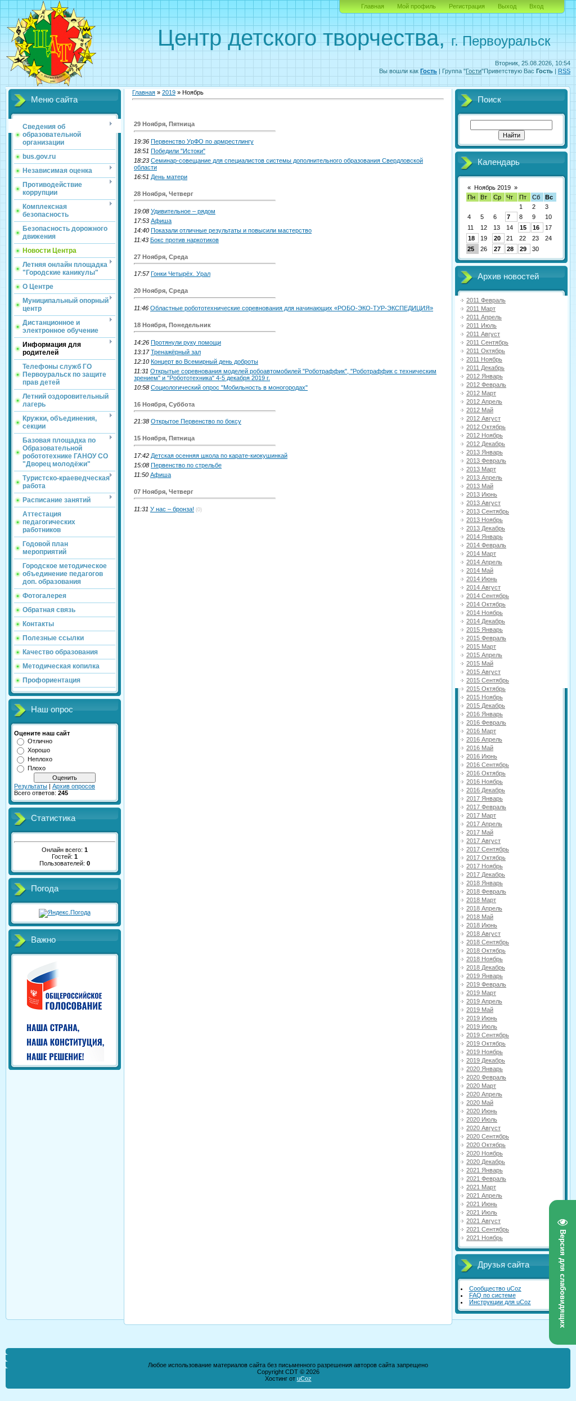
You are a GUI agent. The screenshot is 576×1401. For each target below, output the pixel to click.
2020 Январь (484, 1068)
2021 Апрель (484, 1195)
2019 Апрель (484, 1001)
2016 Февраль (486, 722)
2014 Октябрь (486, 604)
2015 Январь (484, 629)
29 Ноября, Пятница (164, 124)
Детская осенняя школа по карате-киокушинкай (219, 455)
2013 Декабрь (485, 528)
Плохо (37, 768)
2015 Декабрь (485, 705)
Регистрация (467, 6)
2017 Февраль (486, 807)
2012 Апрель (484, 401)
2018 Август (483, 933)
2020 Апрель (484, 1094)
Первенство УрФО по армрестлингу (202, 141)
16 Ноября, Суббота (164, 404)
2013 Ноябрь (484, 519)
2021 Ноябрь (484, 1237)
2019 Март (481, 992)
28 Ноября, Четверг (164, 193)
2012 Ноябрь (484, 435)
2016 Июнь (481, 756)
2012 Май (479, 410)
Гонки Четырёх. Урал (180, 273)
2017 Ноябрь (484, 866)
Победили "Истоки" (178, 151)
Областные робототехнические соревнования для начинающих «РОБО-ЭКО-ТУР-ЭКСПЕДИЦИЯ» (291, 308)
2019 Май (479, 1009)
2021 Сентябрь (487, 1229)
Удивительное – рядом (183, 211)
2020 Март (481, 1085)
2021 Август (483, 1220)
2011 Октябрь (485, 350)
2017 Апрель (484, 823)
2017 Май (479, 832)
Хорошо (39, 750)
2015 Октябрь (486, 688)
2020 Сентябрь (487, 1136)
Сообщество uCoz (495, 1288)
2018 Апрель (484, 908)
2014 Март (481, 553)
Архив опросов (73, 786)
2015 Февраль (486, 638)
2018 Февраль (486, 891)
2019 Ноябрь (484, 1051)
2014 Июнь (481, 578)
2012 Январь (484, 376)
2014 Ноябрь (484, 612)
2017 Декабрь (485, 874)
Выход (507, 6)
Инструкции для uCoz (500, 1302)
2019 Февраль (486, 984)
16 (536, 227)
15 (523, 227)
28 (510, 249)
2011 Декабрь (485, 367)
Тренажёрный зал (176, 352)
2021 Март (481, 1187)
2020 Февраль (486, 1077)
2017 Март (481, 815)
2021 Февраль (486, 1178)
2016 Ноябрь (484, 781)
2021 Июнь (481, 1204)
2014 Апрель (484, 562)
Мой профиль (416, 6)
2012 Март (481, 393)
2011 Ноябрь (484, 359)
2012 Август (483, 418)
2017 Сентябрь (487, 849)
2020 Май (479, 1102)
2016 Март (481, 731)
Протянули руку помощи (186, 342)
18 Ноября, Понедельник (172, 325)
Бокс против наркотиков (184, 240)
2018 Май (479, 916)
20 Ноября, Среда (161, 290)
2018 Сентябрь (487, 942)
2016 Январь (484, 714)
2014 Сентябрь (487, 595)
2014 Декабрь (485, 621)
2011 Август (483, 334)
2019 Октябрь (486, 1043)
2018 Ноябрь (484, 959)
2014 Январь (484, 536)
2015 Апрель (484, 655)
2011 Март (481, 308)
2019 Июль (481, 1026)
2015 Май (479, 663)
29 (523, 249)
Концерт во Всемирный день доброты (204, 361)
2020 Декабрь (485, 1161)
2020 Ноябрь (484, 1153)
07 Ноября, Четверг (164, 491)
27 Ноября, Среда (161, 256)
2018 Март (481, 899)
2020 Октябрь (486, 1144)
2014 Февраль (486, 545)
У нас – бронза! (172, 509)
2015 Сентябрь (487, 680)
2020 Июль (481, 1119)
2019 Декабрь (485, 1060)
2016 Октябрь (486, 773)
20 (497, 238)
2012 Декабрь (485, 443)
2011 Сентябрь (487, 342)
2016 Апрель (484, 739)
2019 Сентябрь (487, 1035)
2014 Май (479, 570)
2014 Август (483, 587)
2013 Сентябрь (487, 511)
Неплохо (40, 759)
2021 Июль (481, 1212)
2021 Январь (484, 1170)
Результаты (30, 786)
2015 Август (483, 671)
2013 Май (479, 486)
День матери (169, 176)
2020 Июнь (481, 1111)
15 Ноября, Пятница (164, 438)
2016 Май (479, 747)
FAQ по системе (492, 1295)
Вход (536, 6)
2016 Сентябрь (487, 764)
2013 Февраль (486, 460)
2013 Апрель (484, 477)
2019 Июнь (481, 1018)
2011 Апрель (484, 317)
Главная (372, 6)
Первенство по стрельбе (186, 465)
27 (497, 249)
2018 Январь (484, 883)
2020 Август (483, 1128)
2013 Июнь (481, 494)
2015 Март (481, 646)
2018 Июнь (481, 925)
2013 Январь (484, 452)
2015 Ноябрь (484, 697)
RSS (564, 71)
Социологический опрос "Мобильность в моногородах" (229, 387)
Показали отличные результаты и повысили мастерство (231, 230)
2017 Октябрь (486, 857)
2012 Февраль (486, 384)
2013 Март (481, 469)
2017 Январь (484, 798)
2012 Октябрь (486, 426)
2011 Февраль (486, 300)
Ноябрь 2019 (492, 187)
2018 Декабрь (485, 967)
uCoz (304, 1378)
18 (471, 238)
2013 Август (483, 502)
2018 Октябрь (486, 950)
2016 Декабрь (485, 790)
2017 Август (483, 840)
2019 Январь (484, 975)
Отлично (40, 741)
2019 (169, 92)
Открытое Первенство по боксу (196, 421)
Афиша (161, 220)
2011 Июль (481, 325)
